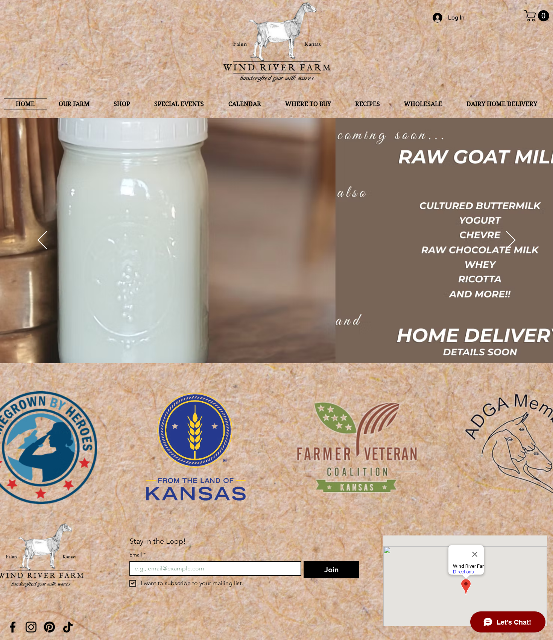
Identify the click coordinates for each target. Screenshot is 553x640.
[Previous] (42, 240)
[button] (538, 15)
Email (137, 555)
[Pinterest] (49, 627)
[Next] (510, 240)
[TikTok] (68, 627)
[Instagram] (31, 627)
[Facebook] (12, 627)
